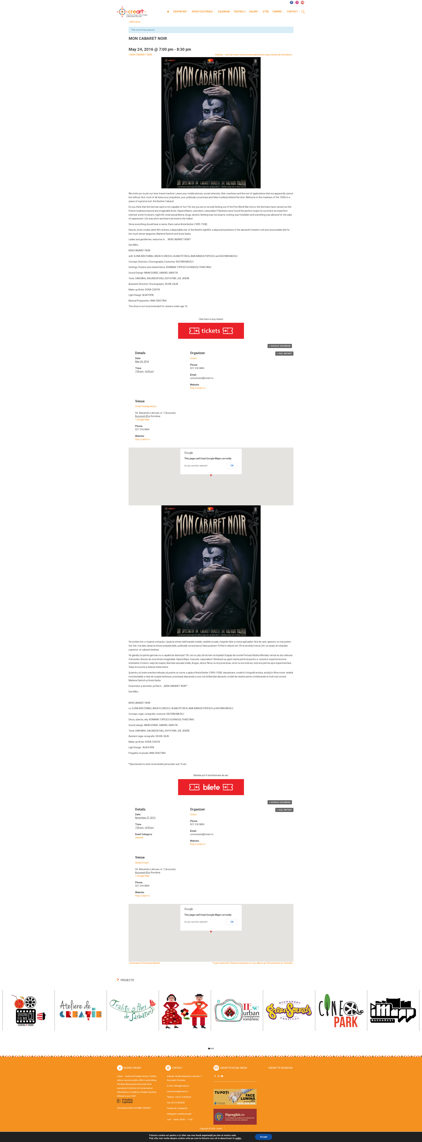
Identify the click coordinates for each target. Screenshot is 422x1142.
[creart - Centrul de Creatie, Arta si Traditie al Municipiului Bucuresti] (131, 12)
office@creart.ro (181, 1086)
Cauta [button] (303, 12)
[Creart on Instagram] (218, 1076)
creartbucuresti (184, 1114)
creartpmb (183, 1108)
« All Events (134, 21)
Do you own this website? (196, 466)
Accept (263, 1136)
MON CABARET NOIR (140, 54)
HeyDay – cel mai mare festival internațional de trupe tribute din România (254, 54)
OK (232, 465)
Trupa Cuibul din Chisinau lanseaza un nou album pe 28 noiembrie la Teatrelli (252, 963)
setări (238, 1138)
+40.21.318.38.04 (183, 1097)
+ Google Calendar (279, 346)
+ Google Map (142, 419)
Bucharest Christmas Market (144, 963)
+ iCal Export (284, 353)
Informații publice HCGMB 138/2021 (134, 1108)
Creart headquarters (145, 406)
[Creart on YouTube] (221, 1076)
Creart (193, 358)
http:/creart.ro (142, 439)
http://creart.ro (197, 388)
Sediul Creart (142, 862)
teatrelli (139, 837)
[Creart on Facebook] (214, 1076)
